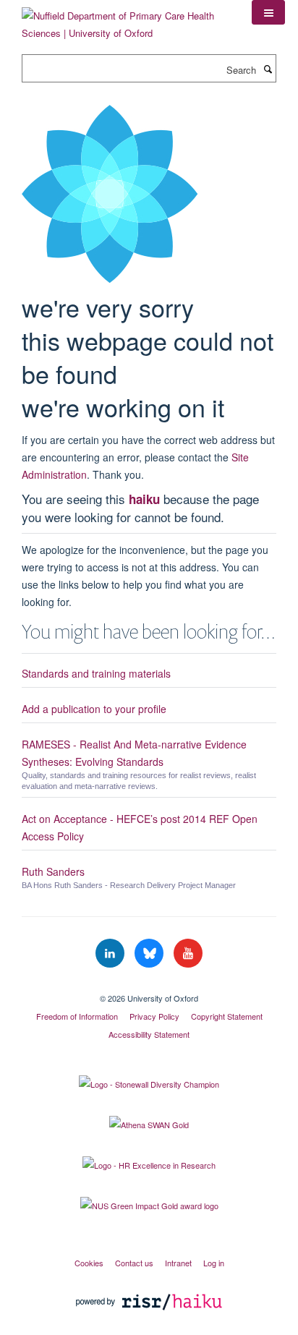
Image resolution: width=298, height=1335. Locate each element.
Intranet (178, 1262)
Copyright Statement (227, 1016)
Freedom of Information (77, 1016)
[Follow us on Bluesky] (150, 953)
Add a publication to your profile (94, 708)
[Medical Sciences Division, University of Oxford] (149, 985)
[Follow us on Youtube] (188, 953)
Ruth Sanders (53, 871)
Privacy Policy (154, 1016)
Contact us (134, 1262)
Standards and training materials (96, 673)
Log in (213, 1262)
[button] (268, 12)
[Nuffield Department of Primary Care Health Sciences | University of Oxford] (126, 19)
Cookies (88, 1262)
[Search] (268, 69)
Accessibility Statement (149, 1034)
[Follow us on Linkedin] (111, 953)
